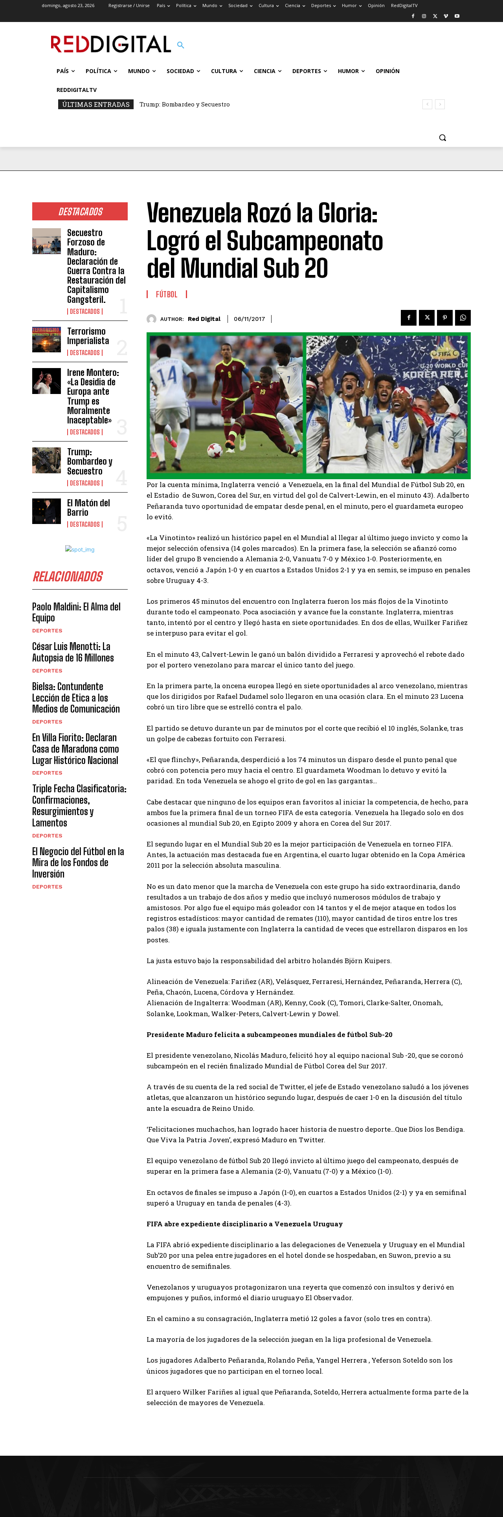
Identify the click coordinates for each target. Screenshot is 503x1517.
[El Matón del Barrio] (46, 511)
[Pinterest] (445, 318)
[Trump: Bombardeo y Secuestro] (46, 460)
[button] (180, 45)
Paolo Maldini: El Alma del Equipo (76, 612)
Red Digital (204, 318)
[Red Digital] (153, 319)
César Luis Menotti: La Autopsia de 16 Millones (73, 652)
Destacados (85, 311)
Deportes (47, 630)
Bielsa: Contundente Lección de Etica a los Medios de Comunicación (76, 698)
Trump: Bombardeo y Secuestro (185, 104)
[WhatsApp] (463, 318)
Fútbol (167, 294)
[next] (440, 104)
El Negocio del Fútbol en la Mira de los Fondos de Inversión (78, 863)
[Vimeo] (445, 16)
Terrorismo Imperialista (88, 336)
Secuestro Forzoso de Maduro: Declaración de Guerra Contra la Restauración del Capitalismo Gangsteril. (96, 265)
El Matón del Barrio (88, 508)
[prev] (427, 104)
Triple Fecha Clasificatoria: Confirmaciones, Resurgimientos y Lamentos (79, 805)
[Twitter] (435, 16)
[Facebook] (413, 16)
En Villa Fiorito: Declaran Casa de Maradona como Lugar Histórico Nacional (75, 749)
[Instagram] (424, 16)
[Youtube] (456, 16)
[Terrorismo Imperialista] (46, 340)
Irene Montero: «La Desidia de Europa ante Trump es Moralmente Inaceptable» (93, 396)
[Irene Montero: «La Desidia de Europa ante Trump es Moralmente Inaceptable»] (46, 381)
